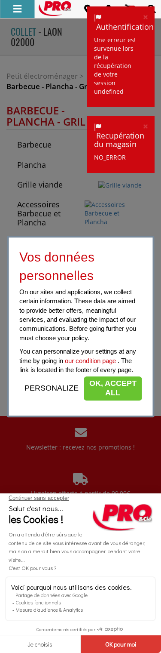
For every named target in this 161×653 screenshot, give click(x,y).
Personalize (51, 388)
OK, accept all (113, 388)
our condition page (91, 360)
